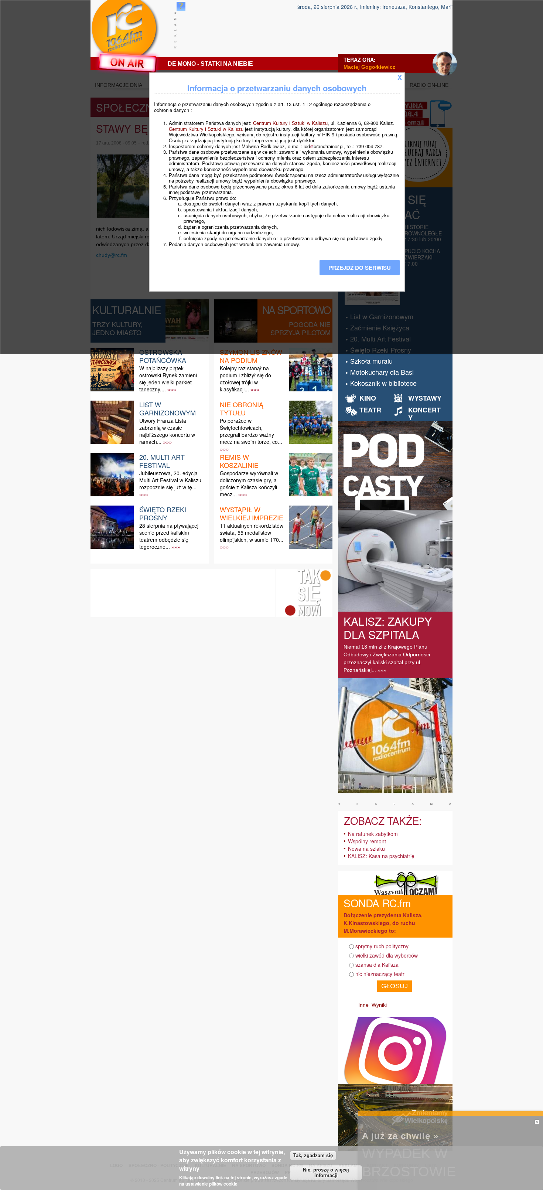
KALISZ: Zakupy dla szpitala (388, 627)
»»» (171, 389)
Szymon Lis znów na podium (251, 356)
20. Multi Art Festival (162, 461)
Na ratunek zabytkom (373, 833)
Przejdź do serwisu (359, 268)
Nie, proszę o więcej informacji (326, 1172)
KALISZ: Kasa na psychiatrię (381, 856)
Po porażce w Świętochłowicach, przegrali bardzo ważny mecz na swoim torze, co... (251, 431)
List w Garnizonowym (167, 408)
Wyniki (379, 1005)
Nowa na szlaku (366, 848)
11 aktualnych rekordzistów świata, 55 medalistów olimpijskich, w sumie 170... (251, 532)
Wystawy (424, 398)
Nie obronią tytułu (241, 408)
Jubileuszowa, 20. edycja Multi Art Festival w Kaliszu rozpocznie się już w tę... (170, 480)
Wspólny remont (367, 841)
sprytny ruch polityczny (382, 946)
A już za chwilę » (400, 1136)
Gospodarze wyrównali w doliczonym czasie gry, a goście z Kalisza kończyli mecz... (249, 483)
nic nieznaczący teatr (379, 973)
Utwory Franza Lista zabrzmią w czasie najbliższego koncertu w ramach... (167, 431)
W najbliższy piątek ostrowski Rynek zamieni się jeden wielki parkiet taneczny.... (168, 378)
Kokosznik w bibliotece (383, 383)
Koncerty (424, 414)
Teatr (370, 410)
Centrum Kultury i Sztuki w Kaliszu (290, 122)
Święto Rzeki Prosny (162, 513)
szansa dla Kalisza (377, 964)
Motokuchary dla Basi (382, 372)
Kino (367, 398)
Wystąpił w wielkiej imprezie (251, 513)
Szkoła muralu (371, 361)
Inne (363, 1005)
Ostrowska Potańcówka (162, 356)
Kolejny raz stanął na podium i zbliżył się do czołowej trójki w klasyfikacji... (245, 378)
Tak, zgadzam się (313, 1155)
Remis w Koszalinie (239, 461)
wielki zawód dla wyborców (386, 955)
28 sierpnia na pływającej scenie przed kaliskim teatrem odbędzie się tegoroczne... (168, 536)
